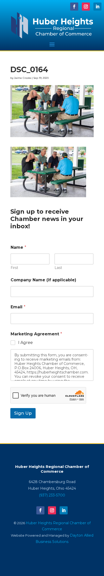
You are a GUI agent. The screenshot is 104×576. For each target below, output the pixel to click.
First (14, 268)
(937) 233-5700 (52, 495)
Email (18, 307)
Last (58, 268)
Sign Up (23, 413)
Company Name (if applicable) (43, 280)
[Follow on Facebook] (74, 7)
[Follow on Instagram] (86, 7)
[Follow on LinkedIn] (97, 7)
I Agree (25, 342)
